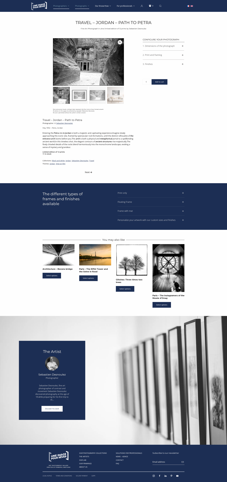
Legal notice (47, 476)
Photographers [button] (60, 6)
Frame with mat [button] (125, 210)
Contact (120, 460)
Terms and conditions (64, 476)
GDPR (93, 476)
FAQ (117, 463)
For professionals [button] (124, 6)
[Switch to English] (191, 5)
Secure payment (82, 476)
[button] (142, 6)
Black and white (58, 161)
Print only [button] (122, 192)
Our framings (85, 463)
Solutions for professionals (129, 453)
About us (83, 467)
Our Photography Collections (93, 453)
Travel (91, 161)
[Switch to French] (188, 5)
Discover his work (52, 409)
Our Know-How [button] (102, 6)
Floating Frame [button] (125, 201)
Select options (51, 275)
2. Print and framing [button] (152, 54)
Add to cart (159, 82)
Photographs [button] (81, 6)
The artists (84, 456)
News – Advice (122, 456)
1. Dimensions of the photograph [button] (159, 45)
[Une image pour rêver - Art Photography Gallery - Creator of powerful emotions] (58, 456)
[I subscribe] (182, 462)
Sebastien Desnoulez (64, 123)
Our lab (82, 460)
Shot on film (60, 164)
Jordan (68, 161)
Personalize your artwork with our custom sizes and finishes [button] (146, 220)
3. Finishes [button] (148, 64)
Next (87, 172)
